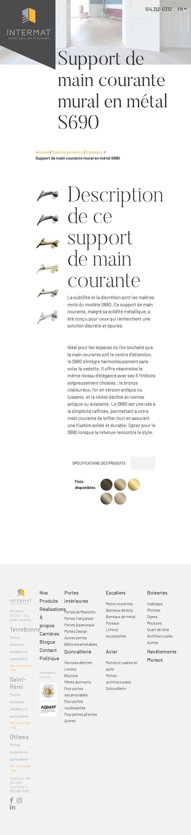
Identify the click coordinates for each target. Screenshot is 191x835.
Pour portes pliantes (80, 714)
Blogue (47, 642)
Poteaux (112, 623)
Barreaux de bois (119, 610)
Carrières (49, 633)
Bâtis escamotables (80, 644)
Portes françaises (79, 618)
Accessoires (116, 636)
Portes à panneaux (79, 625)
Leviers (70, 669)
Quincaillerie (77, 651)
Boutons (71, 675)
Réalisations (53, 609)
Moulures (154, 623)
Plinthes (153, 610)
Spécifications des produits (99, 463)
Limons (112, 629)
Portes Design (75, 631)
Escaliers (116, 593)
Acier (111, 651)
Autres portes (75, 638)
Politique (49, 658)
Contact (48, 650)
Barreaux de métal (120, 616)
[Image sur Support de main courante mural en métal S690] (48, 195)
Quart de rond (158, 629)
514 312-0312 (158, 9)
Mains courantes (119, 603)
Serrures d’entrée (78, 662)
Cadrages (155, 603)
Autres (152, 642)
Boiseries (157, 593)
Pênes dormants (77, 682)
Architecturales (160, 636)
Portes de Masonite (80, 612)
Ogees (152, 616)
